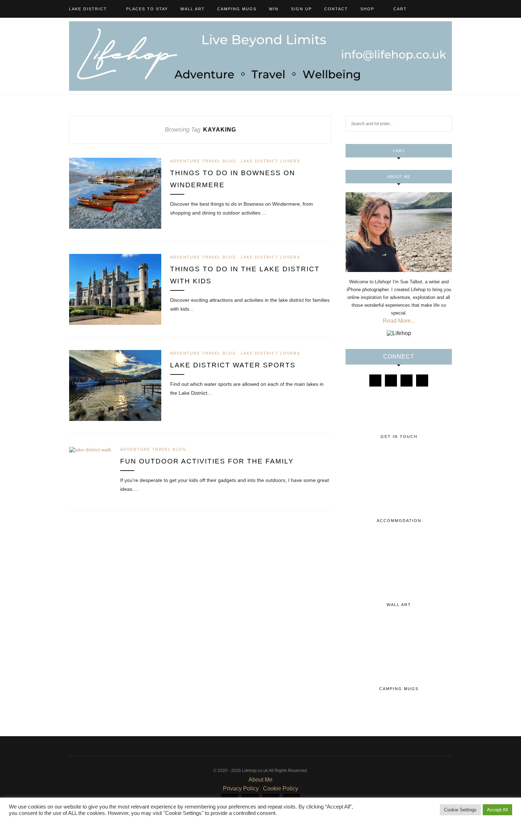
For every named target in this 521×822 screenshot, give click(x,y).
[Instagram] (391, 380)
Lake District (88, 9)
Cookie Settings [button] (460, 809)
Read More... (399, 321)
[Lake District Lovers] (375, 380)
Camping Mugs (237, 9)
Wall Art (192, 9)
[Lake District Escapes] (422, 380)
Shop (367, 9)
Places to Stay (147, 9)
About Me (260, 780)
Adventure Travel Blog (203, 161)
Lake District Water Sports (233, 365)
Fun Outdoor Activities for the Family (207, 461)
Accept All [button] (497, 809)
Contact (336, 9)
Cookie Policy (280, 788)
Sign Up (301, 9)
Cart (400, 9)
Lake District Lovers (270, 161)
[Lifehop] (406, 380)
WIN (274, 9)
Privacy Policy (241, 788)
